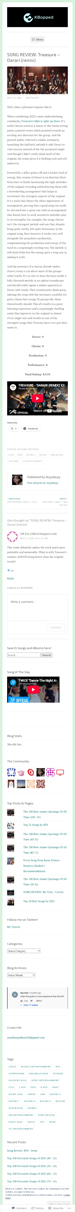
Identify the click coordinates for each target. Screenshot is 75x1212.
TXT (42, 1121)
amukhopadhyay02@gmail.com (25, 1037)
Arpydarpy (32, 97)
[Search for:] (24, 655)
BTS (58, 1066)
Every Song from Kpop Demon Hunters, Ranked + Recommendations (41, 865)
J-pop (22, 1087)
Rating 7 (14, 1101)
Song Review (57, 455)
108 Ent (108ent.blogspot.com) (38, 533)
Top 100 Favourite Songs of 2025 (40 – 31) (32, 1158)
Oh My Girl (16, 1094)
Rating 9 (45, 1101)
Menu (39, 39)
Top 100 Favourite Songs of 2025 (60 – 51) (32, 1173)
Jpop (33, 1087)
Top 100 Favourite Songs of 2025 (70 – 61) (32, 1181)
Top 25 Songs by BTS (35, 824)
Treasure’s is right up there (40, 121)
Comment (55, 627)
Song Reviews (30, 449)
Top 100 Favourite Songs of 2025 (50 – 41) (32, 1166)
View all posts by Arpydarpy (42, 483)
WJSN (52, 1121)
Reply (10, 578)
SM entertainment (21, 1115)
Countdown (16, 1073)
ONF (42, 1094)
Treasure (13, 461)
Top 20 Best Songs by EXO (39, 901)
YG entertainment (32, 461)
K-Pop (11, 455)
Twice (31, 1121)
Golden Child (18, 1080)
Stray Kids (15, 1121)
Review (43, 455)
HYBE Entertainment (45, 1080)
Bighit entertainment (36, 1066)
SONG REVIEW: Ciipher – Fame (22, 500)
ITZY (11, 1087)
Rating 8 (31, 455)
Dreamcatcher (38, 1073)
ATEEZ (12, 1066)
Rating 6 (55, 1094)
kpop (20, 455)
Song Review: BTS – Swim (22, 1150)
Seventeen (16, 1108)
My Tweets (13, 927)
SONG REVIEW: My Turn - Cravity (43, 892)
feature (58, 1073)
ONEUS (32, 1094)
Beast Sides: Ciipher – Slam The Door (55, 501)
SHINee (32, 1108)
